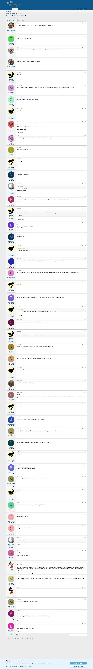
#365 (85, 196)
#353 (85, 47)
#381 (85, 392)
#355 (85, 72)
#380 (85, 380)
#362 (85, 158)
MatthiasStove (10, 18)
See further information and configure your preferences (19, 666)
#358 (85, 108)
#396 (85, 576)
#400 (85, 623)
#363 (85, 172)
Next (23, 20)
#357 (85, 96)
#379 (85, 367)
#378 (85, 356)
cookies (16, 663)
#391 (85, 514)
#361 (85, 147)
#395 (85, 562)
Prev (9, 20)
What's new (21, 9)
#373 (85, 295)
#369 (85, 245)
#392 (85, 525)
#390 (85, 502)
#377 (85, 344)
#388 (85, 476)
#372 (85, 281)
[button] (25, 9)
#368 (85, 234)
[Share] (82, 23)
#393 (85, 537)
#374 (85, 306)
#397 (85, 587)
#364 (85, 183)
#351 (85, 23)
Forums (15, 9)
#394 (85, 550)
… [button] (13, 20)
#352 (85, 36)
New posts (8, 11)
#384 (85, 428)
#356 (85, 85)
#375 (85, 319)
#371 (85, 270)
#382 (85, 403)
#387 (85, 464)
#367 (85, 222)
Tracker (9, 9)
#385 (85, 440)
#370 (85, 258)
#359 (85, 121)
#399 (85, 610)
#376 (85, 331)
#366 (85, 208)
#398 (85, 599)
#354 (85, 59)
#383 (85, 417)
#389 (85, 489)
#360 (85, 135)
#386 (85, 451)
